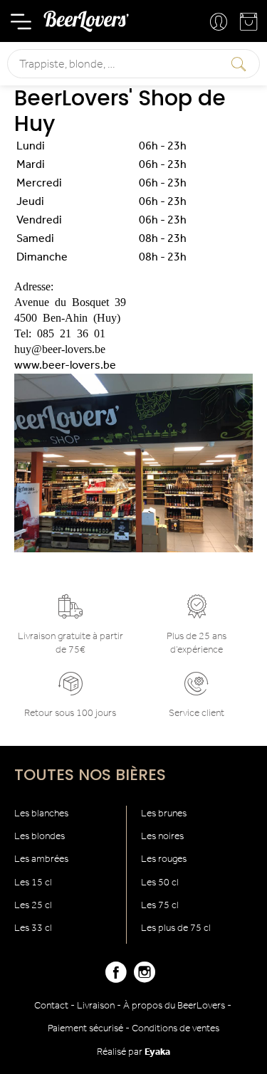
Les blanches (41, 814)
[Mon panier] (250, 25)
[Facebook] (116, 978)
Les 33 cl (33, 928)
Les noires (162, 836)
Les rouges (164, 859)
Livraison (96, 1006)
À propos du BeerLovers (174, 1006)
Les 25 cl (33, 905)
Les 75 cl (160, 905)
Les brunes (164, 814)
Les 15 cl (33, 883)
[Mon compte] (220, 23)
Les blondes (39, 836)
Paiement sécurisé (85, 1028)
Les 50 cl (160, 883)
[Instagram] (144, 978)
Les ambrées (41, 859)
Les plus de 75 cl (176, 928)
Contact (51, 1006)
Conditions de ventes (175, 1028)
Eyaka (157, 1052)
